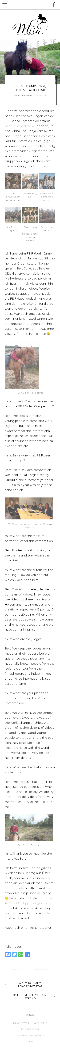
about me (40, 1023)
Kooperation (30, 1029)
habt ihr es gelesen (19, 126)
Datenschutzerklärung (30, 1035)
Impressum (30, 1041)
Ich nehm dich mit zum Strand (30, 997)
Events (17, 969)
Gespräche (42, 969)
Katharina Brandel (23, 95)
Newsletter (21, 1023)
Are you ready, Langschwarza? (30, 985)
